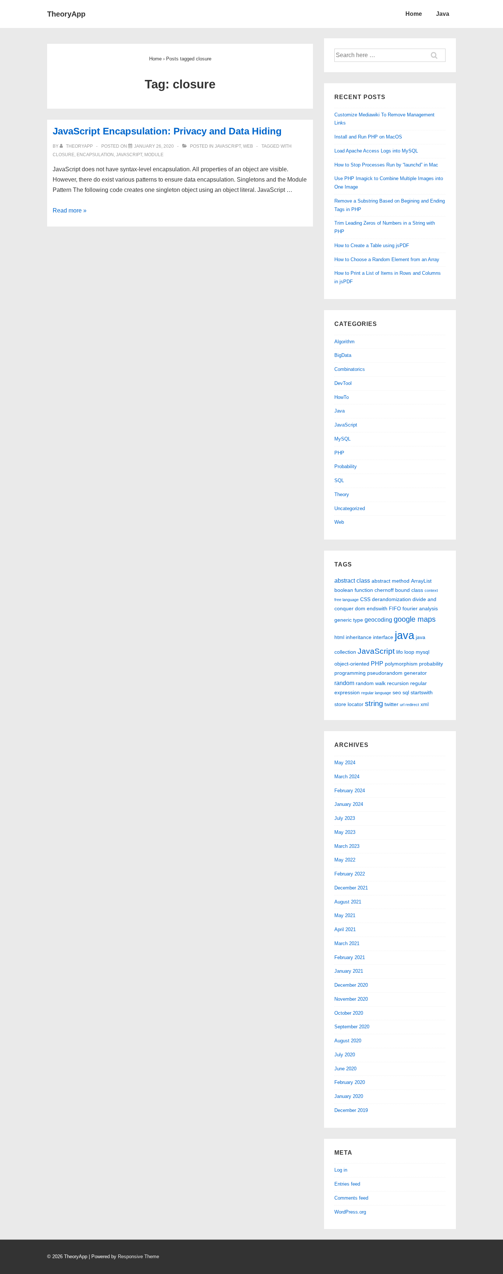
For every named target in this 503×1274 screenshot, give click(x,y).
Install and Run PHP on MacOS (368, 137)
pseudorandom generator (397, 673)
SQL (339, 480)
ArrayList (421, 581)
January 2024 (348, 804)
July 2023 (344, 818)
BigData (342, 355)
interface (383, 637)
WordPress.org (350, 1212)
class (417, 590)
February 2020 (349, 1082)
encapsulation (95, 154)
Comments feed (351, 1198)
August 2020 (347, 1040)
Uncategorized (349, 508)
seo (397, 692)
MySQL (342, 439)
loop (409, 652)
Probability (345, 466)
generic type (348, 620)
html (339, 637)
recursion (398, 683)
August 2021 (347, 902)
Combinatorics (349, 369)
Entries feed (347, 1184)
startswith (422, 692)
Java (442, 14)
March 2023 (346, 846)
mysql (422, 652)
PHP (339, 453)
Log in (340, 1170)
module (153, 154)
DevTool (343, 383)
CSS (365, 599)
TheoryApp (66, 14)
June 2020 (345, 1068)
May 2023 (344, 832)
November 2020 (351, 999)
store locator (348, 704)
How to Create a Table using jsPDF (371, 245)
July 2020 (344, 1054)
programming (350, 673)
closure (63, 154)
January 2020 (348, 1096)
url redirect (409, 704)
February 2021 (349, 957)
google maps (415, 619)
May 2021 (344, 915)
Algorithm (344, 341)
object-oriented (351, 664)
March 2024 (346, 776)
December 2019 (351, 1110)
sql (405, 692)
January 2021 (348, 971)
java (404, 635)
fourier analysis (420, 608)
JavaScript (228, 146)
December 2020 (351, 985)
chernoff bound (392, 590)
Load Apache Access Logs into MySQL (376, 151)
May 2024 (344, 762)
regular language (376, 693)
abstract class (352, 580)
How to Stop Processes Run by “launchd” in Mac (386, 165)
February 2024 (349, 790)
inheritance (359, 637)
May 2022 (344, 860)
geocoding (378, 619)
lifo (399, 652)
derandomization (391, 599)
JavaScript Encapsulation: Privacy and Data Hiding (167, 131)
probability (431, 664)
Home (413, 14)
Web (248, 146)
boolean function (353, 590)
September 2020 (351, 1026)
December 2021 (351, 888)
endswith (377, 608)
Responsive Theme (138, 1256)
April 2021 (345, 929)
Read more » (70, 210)
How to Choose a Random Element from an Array (386, 259)
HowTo (341, 397)
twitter (391, 704)
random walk (371, 683)
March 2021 (346, 943)
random (344, 683)
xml (425, 704)
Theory (341, 494)
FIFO (395, 608)
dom (360, 608)
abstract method (390, 581)
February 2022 (349, 874)
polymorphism (401, 664)
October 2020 (348, 1013)
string (374, 703)
